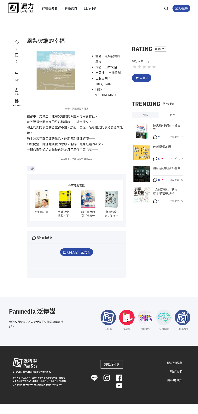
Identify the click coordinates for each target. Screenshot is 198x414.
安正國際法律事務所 (42, 384)
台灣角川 (114, 72)
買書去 (144, 77)
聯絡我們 (71, 8)
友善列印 (16, 105)
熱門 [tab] (172, 115)
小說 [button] (31, 168)
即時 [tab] (145, 115)
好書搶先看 (50, 8)
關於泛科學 (175, 362)
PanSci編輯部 (32, 381)
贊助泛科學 (111, 364)
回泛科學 (90, 8)
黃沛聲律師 (28, 384)
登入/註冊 (181, 8)
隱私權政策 (175, 380)
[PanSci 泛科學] (21, 7)
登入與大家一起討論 (76, 252)
